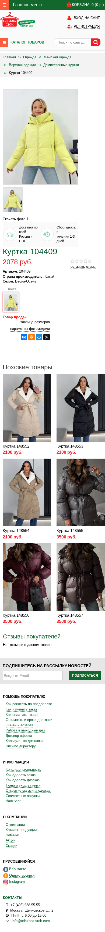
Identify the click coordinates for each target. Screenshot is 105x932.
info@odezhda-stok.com (31, 921)
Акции (10, 840)
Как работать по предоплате (29, 704)
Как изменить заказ (21, 709)
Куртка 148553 (70, 446)
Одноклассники (21, 875)
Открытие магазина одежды (28, 790)
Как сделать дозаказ (23, 780)
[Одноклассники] (31, 337)
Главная (9, 57)
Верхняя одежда (22, 65)
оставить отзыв (83, 267)
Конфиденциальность (23, 769)
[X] (46, 337)
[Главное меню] (4, 5)
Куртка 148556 (16, 615)
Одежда (29, 57)
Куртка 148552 (16, 446)
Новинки (12, 835)
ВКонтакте (17, 869)
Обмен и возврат (19, 725)
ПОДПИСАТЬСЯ (85, 675)
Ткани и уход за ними (23, 785)
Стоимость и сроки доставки (29, 720)
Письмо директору (21, 746)
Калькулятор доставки (24, 741)
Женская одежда (57, 57)
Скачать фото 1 (15, 219)
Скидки (11, 846)
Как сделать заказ (21, 775)
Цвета (10, 289)
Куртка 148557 (70, 615)
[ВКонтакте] (24, 337)
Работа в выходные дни (25, 730)
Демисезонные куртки (61, 65)
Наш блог (13, 801)
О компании (15, 825)
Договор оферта (19, 736)
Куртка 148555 (70, 530)
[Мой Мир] (39, 337)
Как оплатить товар (21, 715)
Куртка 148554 (16, 530)
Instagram (17, 882)
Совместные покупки (23, 796)
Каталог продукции (21, 830)
